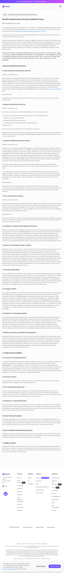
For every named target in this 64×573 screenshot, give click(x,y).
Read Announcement (40, 1)
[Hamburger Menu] (60, 6)
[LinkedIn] (3, 486)
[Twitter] (6, 486)
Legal (4, 14)
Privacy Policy (12, 569)
